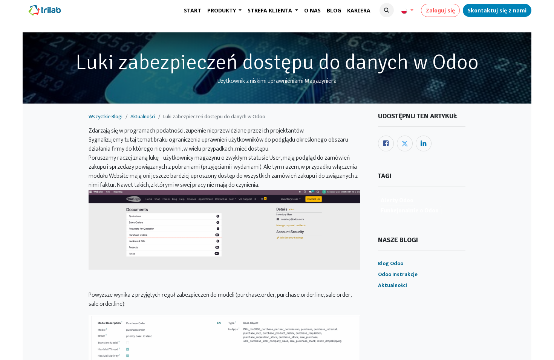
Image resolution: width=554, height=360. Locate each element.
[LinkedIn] (424, 143)
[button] (387, 10)
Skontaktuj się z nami (497, 10)
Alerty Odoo (397, 200)
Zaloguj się (440, 10)
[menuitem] (192, 10)
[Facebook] (386, 143)
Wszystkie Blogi (105, 116)
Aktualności (142, 116)
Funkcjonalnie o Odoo (410, 210)
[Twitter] (405, 143)
